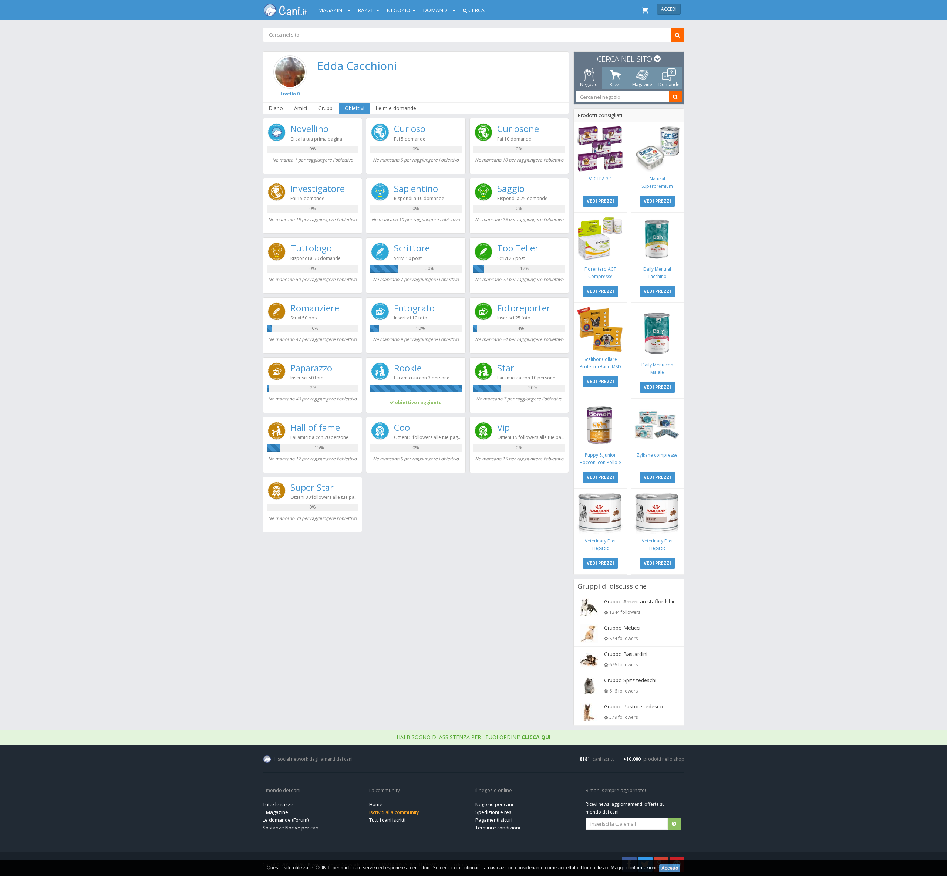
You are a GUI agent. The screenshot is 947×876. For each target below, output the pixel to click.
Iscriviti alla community (394, 812)
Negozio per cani (494, 804)
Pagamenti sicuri (493, 819)
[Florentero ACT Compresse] (600, 239)
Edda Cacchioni (357, 65)
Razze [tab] (616, 84)
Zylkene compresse (657, 455)
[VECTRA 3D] (600, 149)
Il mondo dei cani (281, 791)
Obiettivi (354, 108)
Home (375, 804)
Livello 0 (290, 94)
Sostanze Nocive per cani (291, 827)
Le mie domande (395, 108)
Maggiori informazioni (633, 867)
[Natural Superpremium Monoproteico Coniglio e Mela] (657, 149)
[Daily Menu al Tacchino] (657, 239)
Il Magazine (275, 812)
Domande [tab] (669, 84)
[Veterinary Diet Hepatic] (600, 513)
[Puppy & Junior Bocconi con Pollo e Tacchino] (600, 425)
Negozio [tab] (589, 84)
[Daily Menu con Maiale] (657, 332)
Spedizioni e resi (494, 812)
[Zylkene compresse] (657, 425)
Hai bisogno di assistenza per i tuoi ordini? (473, 737)
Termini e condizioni (497, 827)
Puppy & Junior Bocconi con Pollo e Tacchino (600, 462)
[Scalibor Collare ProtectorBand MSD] (600, 329)
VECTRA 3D (600, 179)
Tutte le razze (278, 804)
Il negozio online (493, 791)
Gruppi (326, 108)
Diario (276, 108)
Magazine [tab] (642, 84)
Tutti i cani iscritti (387, 819)
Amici (300, 108)
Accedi (669, 9)
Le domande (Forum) (286, 819)
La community (384, 791)
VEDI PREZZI (600, 201)
